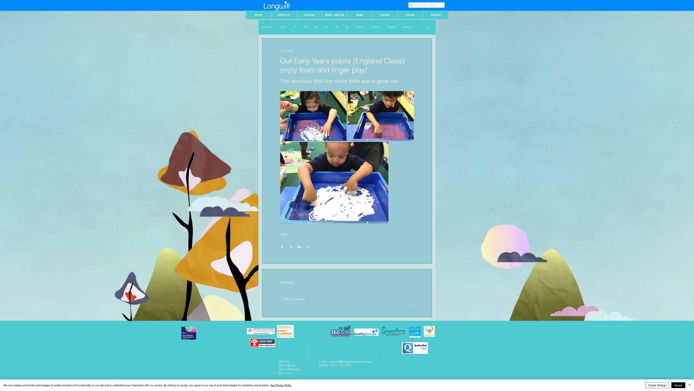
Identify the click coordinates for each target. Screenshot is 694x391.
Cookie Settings (657, 385)
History (360, 27)
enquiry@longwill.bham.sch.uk (350, 362)
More (407, 27)
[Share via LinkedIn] (299, 247)
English (391, 27)
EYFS (283, 27)
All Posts (267, 27)
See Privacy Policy (280, 385)
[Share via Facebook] (282, 247)
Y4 (326, 27)
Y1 (295, 27)
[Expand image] (313, 116)
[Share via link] (308, 247)
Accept (678, 385)
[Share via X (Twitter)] (290, 247)
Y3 (316, 27)
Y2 (305, 27)
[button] (427, 27)
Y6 (346, 27)
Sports (376, 27)
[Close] (689, 385)
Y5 (336, 27)
